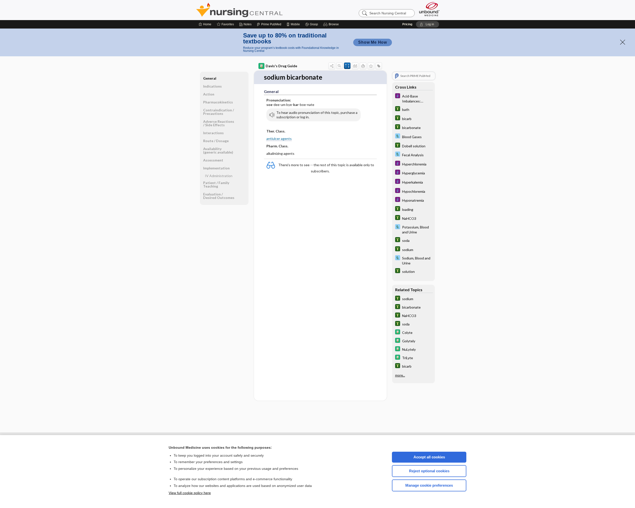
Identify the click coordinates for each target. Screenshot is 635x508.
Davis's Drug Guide (281, 66)
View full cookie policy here (190, 493)
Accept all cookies (429, 457)
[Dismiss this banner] (622, 42)
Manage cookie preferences (429, 485)
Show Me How (372, 42)
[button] (331, 24)
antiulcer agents (279, 138)
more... (400, 375)
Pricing (407, 24)
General (209, 78)
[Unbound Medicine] (429, 9)
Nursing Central (258, 9)
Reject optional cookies (429, 471)
